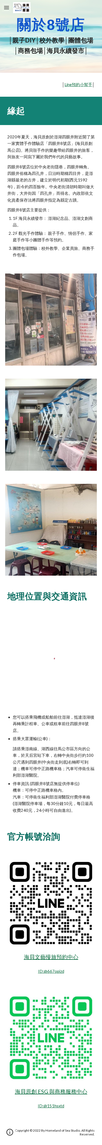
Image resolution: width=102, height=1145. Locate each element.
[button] (6, 7)
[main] (51, 36)
